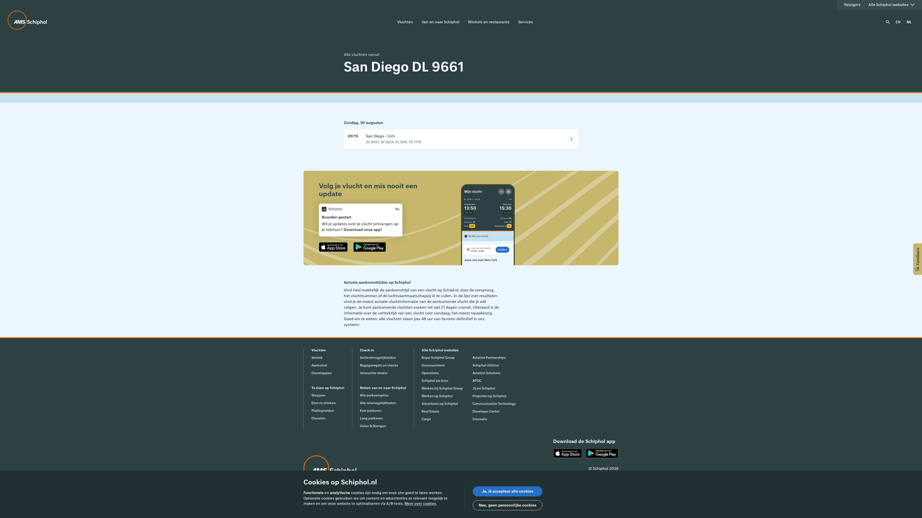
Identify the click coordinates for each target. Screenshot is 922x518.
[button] (917, 259)
